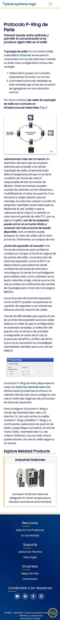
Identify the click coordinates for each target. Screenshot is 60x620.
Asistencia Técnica (30, 552)
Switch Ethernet (21, 55)
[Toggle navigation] (50, 4)
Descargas (30, 557)
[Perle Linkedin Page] (25, 596)
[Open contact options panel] (53, 613)
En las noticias (30, 535)
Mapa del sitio (30, 573)
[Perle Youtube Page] (17, 596)
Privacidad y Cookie (30, 618)
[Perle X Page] (41, 596)
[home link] (19, 4)
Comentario (30, 579)
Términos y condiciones (30, 615)
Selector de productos (30, 530)
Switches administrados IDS (33, 387)
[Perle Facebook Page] (33, 596)
